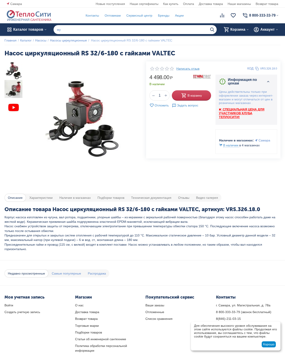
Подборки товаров (88, 332)
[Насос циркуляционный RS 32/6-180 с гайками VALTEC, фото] (82, 118)
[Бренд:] (202, 76)
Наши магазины (239, 4)
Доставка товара (211, 4)
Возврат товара (267, 4)
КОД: (250, 68)
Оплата (188, 4)
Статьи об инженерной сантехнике (100, 339)
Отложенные (154, 312)
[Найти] (212, 30)
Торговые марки (87, 325)
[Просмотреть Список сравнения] (222, 15)
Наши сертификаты (144, 4)
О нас (79, 305)
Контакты (92, 15)
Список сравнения (159, 318)
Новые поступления (110, 4)
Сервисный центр (139, 15)
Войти (8, 305)
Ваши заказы (154, 305)
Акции (179, 15)
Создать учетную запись (22, 312)
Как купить (170, 4)
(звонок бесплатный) (243, 312)
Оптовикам (113, 15)
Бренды (163, 15)
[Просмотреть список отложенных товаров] (233, 15)
